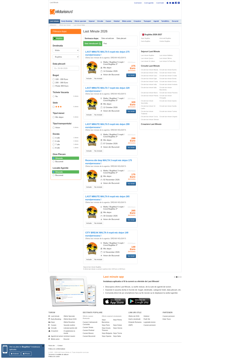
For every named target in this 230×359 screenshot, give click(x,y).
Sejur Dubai (117, 325)
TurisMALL (165, 21)
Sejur (52, 322)
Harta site (51, 345)
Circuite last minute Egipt (149, 78)
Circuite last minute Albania (149, 70)
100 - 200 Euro (61, 79)
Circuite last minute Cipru (149, 75)
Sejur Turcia (117, 333)
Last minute (54, 21)
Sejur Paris (106, 325)
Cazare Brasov (88, 333)
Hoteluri (117, 21)
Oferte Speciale (69, 316)
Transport (147, 21)
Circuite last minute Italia (149, 87)
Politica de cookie (54, 356)
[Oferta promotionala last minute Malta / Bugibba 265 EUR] (92, 212)
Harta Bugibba (145, 41)
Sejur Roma (117, 320)
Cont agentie (149, 3)
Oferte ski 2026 (133, 316)
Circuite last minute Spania (167, 101)
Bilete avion (126, 21)
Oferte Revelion (69, 322)
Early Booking (66, 21)
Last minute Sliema (165, 58)
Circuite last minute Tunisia (168, 111)
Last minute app (113, 276)
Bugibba (59, 38)
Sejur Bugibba (145, 38)
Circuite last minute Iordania (168, 84)
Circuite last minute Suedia (167, 106)
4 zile (66, 138)
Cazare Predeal (88, 330)
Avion (66, 127)
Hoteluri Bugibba (164, 41)
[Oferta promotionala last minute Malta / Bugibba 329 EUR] (92, 103)
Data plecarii (121, 38)
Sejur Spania (106, 336)
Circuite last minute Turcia (149, 116)
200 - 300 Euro (61, 82)
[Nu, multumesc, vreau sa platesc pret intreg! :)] (43, 345)
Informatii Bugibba (165, 38)
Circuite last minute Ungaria (168, 116)
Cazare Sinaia (88, 327)
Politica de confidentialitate (56, 349)
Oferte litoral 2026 (70, 319)
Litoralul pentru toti (70, 328)
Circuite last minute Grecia (167, 81)
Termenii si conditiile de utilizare (58, 354)
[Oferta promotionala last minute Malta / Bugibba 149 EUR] (92, 248)
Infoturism (61, 12)
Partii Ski (147, 319)
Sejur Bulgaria (107, 333)
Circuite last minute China (167, 72)
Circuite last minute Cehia (149, 72)
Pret (105, 44)
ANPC (130, 325)
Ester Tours (167, 319)
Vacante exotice (69, 325)
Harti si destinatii (134, 319)
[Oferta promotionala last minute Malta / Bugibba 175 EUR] (92, 176)
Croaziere (137, 21)
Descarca (114, 301)
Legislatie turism (149, 322)
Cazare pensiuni (150, 325)
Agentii (156, 21)
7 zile (66, 144)
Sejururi (92, 21)
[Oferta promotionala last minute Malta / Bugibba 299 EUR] (92, 140)
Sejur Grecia (117, 328)
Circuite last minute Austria (167, 70)
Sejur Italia (117, 336)
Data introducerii (91, 44)
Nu (66, 96)
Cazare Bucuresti (89, 336)
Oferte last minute (65, 25)
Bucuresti (59, 161)
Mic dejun (66, 117)
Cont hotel (160, 3)
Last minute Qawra (147, 58)
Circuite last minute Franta (149, 81)
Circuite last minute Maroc (149, 92)
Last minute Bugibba (147, 55)
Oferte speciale (80, 21)
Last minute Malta (79, 25)
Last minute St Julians (148, 61)
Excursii (175, 21)
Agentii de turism (56, 336)
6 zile (66, 141)
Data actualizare (107, 38)
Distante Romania (134, 322)
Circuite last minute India (149, 84)
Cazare (108, 21)
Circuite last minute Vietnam (150, 119)
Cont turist (137, 3)
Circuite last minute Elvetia (167, 78)
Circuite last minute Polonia (149, 95)
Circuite (100, 21)
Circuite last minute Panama (168, 92)
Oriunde (59, 158)
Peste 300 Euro (61, 86)
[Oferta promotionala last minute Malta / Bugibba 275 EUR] (92, 67)
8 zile (66, 148)
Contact (60, 345)
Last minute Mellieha (165, 55)
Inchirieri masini (69, 336)
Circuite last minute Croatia (168, 75)
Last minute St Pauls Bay (167, 61)
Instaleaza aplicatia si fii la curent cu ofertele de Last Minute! (131, 281)
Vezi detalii (131, 75)
